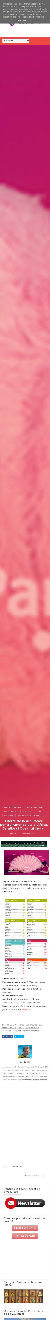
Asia (24, 811)
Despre (28, 1080)
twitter (20, 1036)
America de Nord (35, 807)
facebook (8, 1036)
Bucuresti (8, 815)
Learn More (21, 21)
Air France (19, 807)
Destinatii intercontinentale (30, 815)
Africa (7, 807)
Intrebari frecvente (40, 1080)
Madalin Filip (15, 833)
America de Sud (11, 811)
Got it (33, 21)
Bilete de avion (36, 811)
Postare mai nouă (16, 1166)
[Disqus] (25, 1122)
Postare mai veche (32, 1176)
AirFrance (26, 1009)
